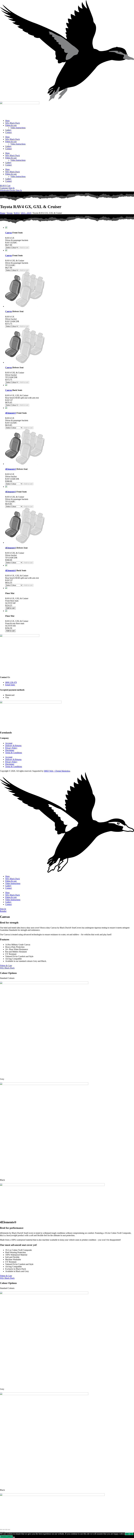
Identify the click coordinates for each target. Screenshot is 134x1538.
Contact (8, 132)
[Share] (6, 1529)
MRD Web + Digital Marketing (57, 771)
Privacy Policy (11, 748)
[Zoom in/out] (1, 1529)
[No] (14, 1537)
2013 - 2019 (26, 213)
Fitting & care (11, 125)
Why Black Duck (12, 123)
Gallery (8, 130)
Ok (127, 1534)
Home (2, 213)
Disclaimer (9, 750)
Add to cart (24, 248)
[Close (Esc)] (9, 1529)
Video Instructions (18, 128)
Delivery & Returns (13, 745)
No (131, 1534)
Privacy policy (6, 1537)
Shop (7, 121)
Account (8, 743)
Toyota (9, 213)
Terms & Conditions (13, 753)
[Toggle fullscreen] (4, 1529)
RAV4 (16, 213)
